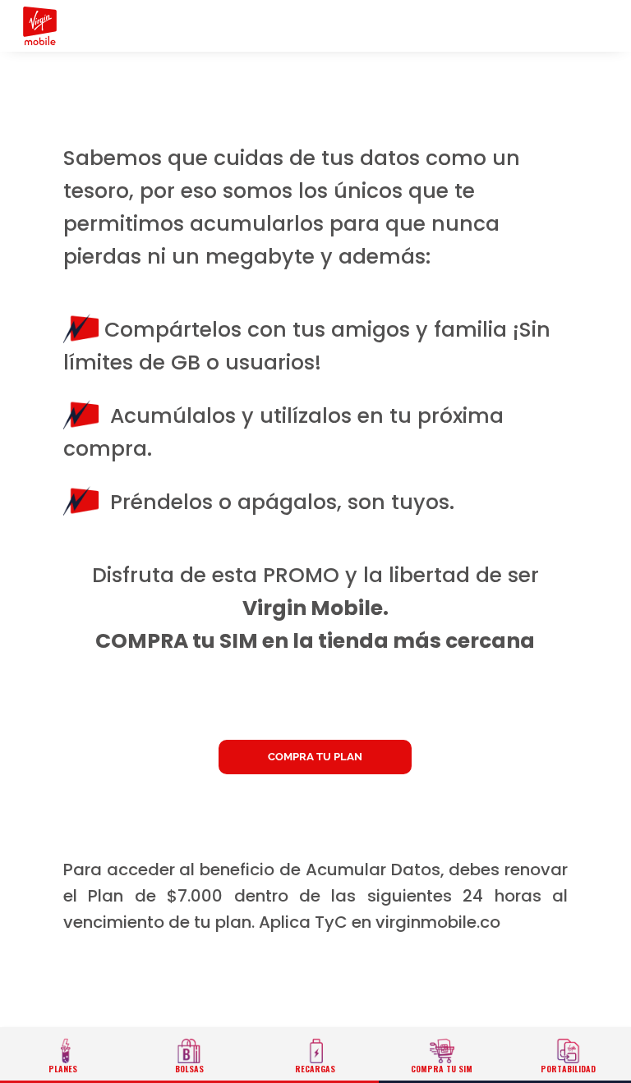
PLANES (62, 1068)
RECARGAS (315, 1068)
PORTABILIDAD (568, 1068)
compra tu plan (315, 756)
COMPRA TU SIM (441, 1068)
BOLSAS (189, 1068)
